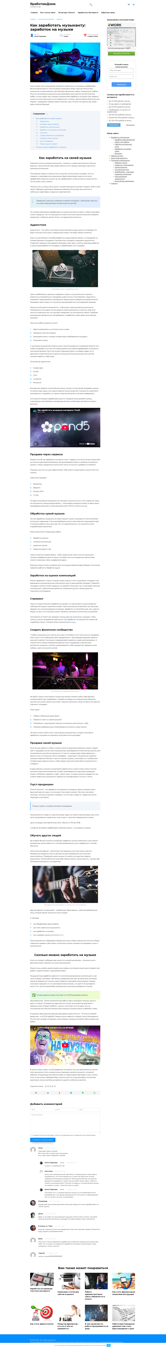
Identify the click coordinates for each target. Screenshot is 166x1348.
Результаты (130, 125)
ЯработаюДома (43, 4)
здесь (73, 622)
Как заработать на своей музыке (49, 118)
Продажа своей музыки (49, 138)
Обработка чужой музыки (49, 127)
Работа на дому (117, 156)
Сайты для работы (122, 142)
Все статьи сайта (47, 13)
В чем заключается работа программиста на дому (96, 1326)
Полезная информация (120, 160)
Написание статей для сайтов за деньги (68, 1293)
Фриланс (118, 153)
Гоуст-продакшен (46, 141)
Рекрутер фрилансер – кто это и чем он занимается (68, 1326)
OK (109, 1345)
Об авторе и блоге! (66, 13)
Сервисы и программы (124, 165)
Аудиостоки (44, 121)
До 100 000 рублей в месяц (120, 115)
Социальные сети (122, 170)
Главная (34, 13)
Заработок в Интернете (88, 13)
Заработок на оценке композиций (53, 130)
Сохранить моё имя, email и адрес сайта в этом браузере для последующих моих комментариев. (64, 1135)
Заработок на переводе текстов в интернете (41, 1290)
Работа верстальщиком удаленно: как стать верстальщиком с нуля (123, 1326)
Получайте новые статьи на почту (121, 66)
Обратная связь (108, 13)
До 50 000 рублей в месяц (119, 107)
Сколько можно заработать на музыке (51, 147)
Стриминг (43, 133)
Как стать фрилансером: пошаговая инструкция (123, 1293)
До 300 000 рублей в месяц (120, 121)
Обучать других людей (48, 144)
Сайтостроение (121, 167)
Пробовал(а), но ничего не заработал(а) (118, 111)
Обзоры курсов (121, 163)
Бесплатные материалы (124, 181)
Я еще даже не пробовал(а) (120, 104)
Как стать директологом (41, 1324)
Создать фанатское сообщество (52, 135)
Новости (114, 183)
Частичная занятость (119, 158)
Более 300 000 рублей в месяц (121, 118)
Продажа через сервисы (49, 124)
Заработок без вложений (125, 140)
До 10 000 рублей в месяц (119, 101)
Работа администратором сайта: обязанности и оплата (95, 1295)
